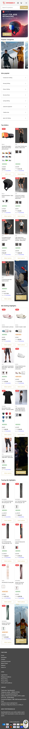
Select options (21, 174)
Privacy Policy (4, 681)
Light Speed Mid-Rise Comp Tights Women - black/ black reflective (20, 409)
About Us (3, 667)
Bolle (3, 144)
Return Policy (4, 679)
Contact (3, 659)
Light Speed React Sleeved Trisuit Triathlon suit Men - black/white (20, 239)
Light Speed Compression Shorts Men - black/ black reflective (8, 367)
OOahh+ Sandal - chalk (20, 326)
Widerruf (3, 665)
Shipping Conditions (6, 677)
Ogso (3, 580)
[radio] (3, 153)
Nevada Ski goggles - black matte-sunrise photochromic (6, 148)
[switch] (25, 727)
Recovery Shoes (6, 95)
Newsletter (4, 657)
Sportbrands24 (16, 721)
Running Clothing (6, 83)
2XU (16, 144)
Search (25, 7)
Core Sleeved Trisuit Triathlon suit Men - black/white (6, 239)
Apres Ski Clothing (7, 118)
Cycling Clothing (6, 100)
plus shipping (8, 170)
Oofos (3, 325)
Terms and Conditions (6, 683)
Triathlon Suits (6, 112)
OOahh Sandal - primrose (7, 326)
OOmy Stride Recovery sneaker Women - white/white (20, 367)
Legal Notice (4, 675)
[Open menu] (26, 3)
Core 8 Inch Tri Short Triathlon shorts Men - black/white (20, 197)
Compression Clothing (7, 77)
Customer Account (5, 661)
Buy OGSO (7, 34)
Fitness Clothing (6, 89)
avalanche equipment (7, 106)
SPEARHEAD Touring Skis (8, 582)
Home (2, 655)
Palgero (4, 406)
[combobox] (14, 7)
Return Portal (4, 663)
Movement (4, 499)
